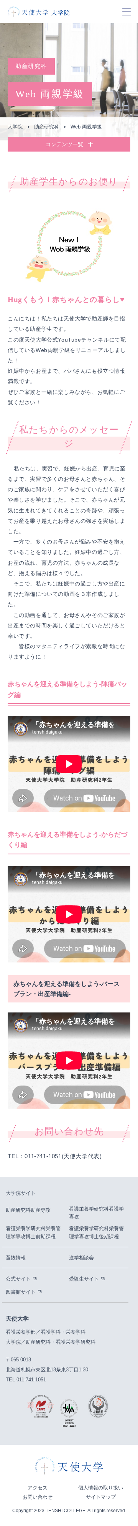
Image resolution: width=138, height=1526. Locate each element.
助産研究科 (46, 127)
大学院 (15, 127)
